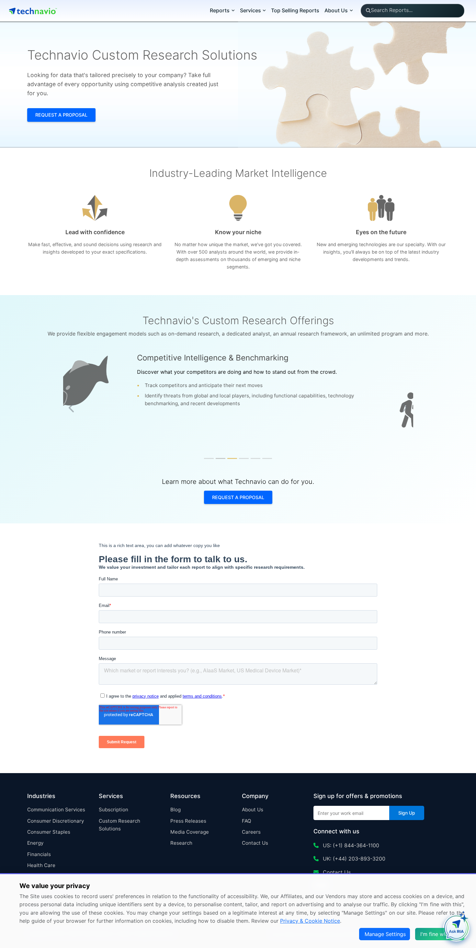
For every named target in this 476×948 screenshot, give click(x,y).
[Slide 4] (244, 458)
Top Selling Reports (295, 10)
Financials (39, 854)
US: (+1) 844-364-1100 (350, 845)
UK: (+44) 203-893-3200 (353, 858)
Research (181, 843)
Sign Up (406, 813)
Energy (35, 843)
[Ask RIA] (456, 928)
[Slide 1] (209, 458)
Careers (251, 832)
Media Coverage (189, 832)
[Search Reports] (368, 11)
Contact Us (255, 843)
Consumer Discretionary (55, 821)
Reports (220, 10)
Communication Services (56, 809)
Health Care (41, 865)
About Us (252, 809)
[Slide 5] (255, 458)
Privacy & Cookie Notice (310, 921)
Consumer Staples (48, 832)
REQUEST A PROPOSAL (61, 115)
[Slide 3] (232, 458)
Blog (175, 809)
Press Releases (188, 821)
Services (250, 10)
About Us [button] (336, 10)
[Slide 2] (220, 458)
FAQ (246, 821)
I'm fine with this (440, 934)
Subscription (113, 809)
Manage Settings (385, 934)
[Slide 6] (267, 458)
